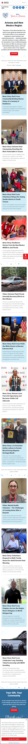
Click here (18, 65)
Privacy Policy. (13, 735)
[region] (14, 731)
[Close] (26, 719)
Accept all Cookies (14, 739)
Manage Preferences (14, 742)
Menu (24, 2)
